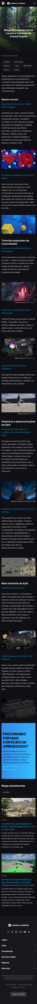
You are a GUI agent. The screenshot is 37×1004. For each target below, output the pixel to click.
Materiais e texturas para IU (13, 588)
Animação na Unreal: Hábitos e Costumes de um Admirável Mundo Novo (16, 432)
